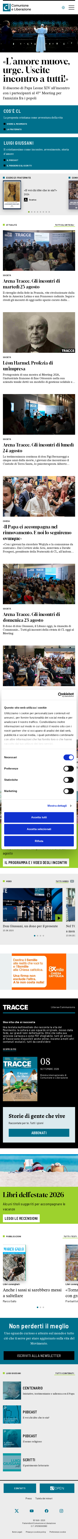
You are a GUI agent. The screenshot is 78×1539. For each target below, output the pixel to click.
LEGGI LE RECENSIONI (21, 1218)
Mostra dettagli (57, 805)
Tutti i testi (70, 1236)
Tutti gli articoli (64, 225)
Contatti (19, 1488)
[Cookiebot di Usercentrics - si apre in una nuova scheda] (58, 694)
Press (29, 1498)
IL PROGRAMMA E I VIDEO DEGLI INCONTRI (36, 862)
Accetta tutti (39, 817)
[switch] (68, 768)
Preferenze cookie (58, 1531)
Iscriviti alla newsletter (39, 1355)
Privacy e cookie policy (36, 1531)
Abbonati (39, 1133)
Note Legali (17, 1531)
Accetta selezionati (39, 829)
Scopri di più (9, 1049)
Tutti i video (62, 881)
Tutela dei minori (43, 1498)
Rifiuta (39, 841)
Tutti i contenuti (64, 1373)
